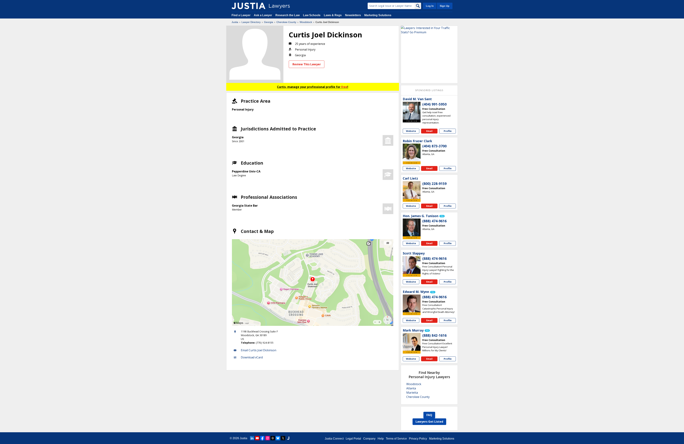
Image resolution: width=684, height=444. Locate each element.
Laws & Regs (333, 15)
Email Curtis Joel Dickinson (258, 350)
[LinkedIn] (252, 438)
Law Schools (311, 15)
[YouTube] (257, 438)
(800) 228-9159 (434, 183)
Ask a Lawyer (263, 15)
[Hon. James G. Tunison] (412, 227)
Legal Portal (353, 438)
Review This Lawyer (306, 64)
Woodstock (306, 22)
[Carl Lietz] (412, 190)
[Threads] (273, 438)
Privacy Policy (418, 438)
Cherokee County (286, 22)
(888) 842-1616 (434, 335)
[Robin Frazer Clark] (412, 152)
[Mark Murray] (412, 342)
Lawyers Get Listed (429, 422)
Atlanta (411, 388)
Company (369, 438)
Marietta (412, 393)
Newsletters (353, 15)
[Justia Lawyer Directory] (248, 6)
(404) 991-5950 (434, 104)
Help (381, 438)
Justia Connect (334, 438)
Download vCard (252, 357)
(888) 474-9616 (434, 221)
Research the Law (287, 15)
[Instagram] (267, 438)
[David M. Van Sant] (412, 111)
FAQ (429, 415)
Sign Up (444, 5)
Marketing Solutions (377, 15)
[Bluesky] (278, 438)
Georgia (268, 22)
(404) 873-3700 (434, 146)
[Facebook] (262, 438)
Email (429, 131)
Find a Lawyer (241, 15)
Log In (430, 5)
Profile (448, 131)
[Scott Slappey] (412, 265)
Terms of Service (396, 438)
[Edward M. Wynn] (412, 303)
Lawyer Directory (251, 22)
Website (411, 131)
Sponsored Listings (429, 90)
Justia (235, 22)
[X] (283, 438)
